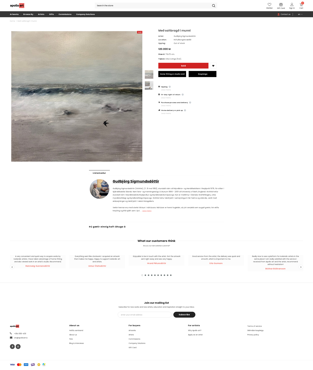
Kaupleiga (202, 74)
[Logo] (17, 5)
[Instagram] (18, 346)
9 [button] (167, 275)
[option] (76, 96)
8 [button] (164, 275)
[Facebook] (12, 346)
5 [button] (155, 275)
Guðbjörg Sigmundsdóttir (185, 36)
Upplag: (161, 43)
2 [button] (145, 275)
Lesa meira (146, 211)
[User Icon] (292, 4)
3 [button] (148, 275)
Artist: (161, 36)
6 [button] (158, 275)
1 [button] (142, 275)
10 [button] (171, 275)
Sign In (292, 8)
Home (12, 21)
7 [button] (161, 275)
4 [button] (151, 275)
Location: (162, 39)
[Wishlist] (213, 66)
